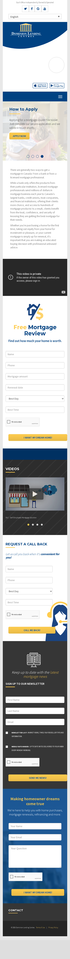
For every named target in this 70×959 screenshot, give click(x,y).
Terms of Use (40, 927)
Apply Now (19, 136)
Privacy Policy (53, 927)
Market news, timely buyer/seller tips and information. (38, 734)
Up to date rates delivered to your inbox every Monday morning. (38, 748)
